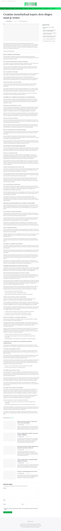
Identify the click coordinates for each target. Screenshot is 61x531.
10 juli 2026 (27, 424)
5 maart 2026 (27, 473)
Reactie (5, 488)
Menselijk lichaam (38, 8)
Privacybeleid (10, 1)
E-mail (4, 504)
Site (22, 504)
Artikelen (20, 21)
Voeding (30, 8)
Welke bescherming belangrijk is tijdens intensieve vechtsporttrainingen (49, 31)
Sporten (53, 8)
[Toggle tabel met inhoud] (37, 51)
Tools (13, 8)
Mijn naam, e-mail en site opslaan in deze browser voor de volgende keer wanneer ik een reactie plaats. (21, 509)
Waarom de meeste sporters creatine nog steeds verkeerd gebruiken (49, 33)
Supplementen (47, 8)
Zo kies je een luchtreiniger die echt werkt (27, 471)
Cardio (25, 8)
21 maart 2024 (16, 21)
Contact (2, 1)
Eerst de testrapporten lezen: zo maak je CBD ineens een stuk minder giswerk (49, 36)
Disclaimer (14, 1)
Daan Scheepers (9, 21)
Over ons (6, 1)
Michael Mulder (21, 424)
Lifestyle (8, 8)
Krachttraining (19, 8)
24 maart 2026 (27, 436)
